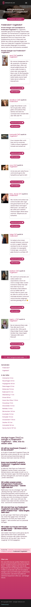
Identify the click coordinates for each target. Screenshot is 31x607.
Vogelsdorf (5, 370)
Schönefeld (8, 425)
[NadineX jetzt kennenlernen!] (4, 275)
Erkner (6, 397)
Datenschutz (5, 604)
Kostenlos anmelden (15, 19)
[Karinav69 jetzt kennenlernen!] (4, 136)
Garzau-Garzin (9, 428)
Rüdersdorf (7, 392)
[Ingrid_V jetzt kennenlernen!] (4, 324)
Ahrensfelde (8, 406)
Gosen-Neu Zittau (10, 400)
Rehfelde (7, 408)
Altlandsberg (8, 395)
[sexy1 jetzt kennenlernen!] (4, 60)
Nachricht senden (16, 88)
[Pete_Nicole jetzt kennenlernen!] (4, 198)
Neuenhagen (8, 381)
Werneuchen (8, 411)
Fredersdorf (5, 368)
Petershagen (8, 386)
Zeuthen (7, 422)
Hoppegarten (8, 383)
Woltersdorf (8, 389)
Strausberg (7, 403)
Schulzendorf (8, 420)
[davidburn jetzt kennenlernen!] (4, 103)
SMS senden (15, 92)
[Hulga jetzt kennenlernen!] (4, 239)
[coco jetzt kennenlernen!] (4, 167)
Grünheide (8, 414)
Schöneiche (7, 378)
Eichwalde (7, 417)
